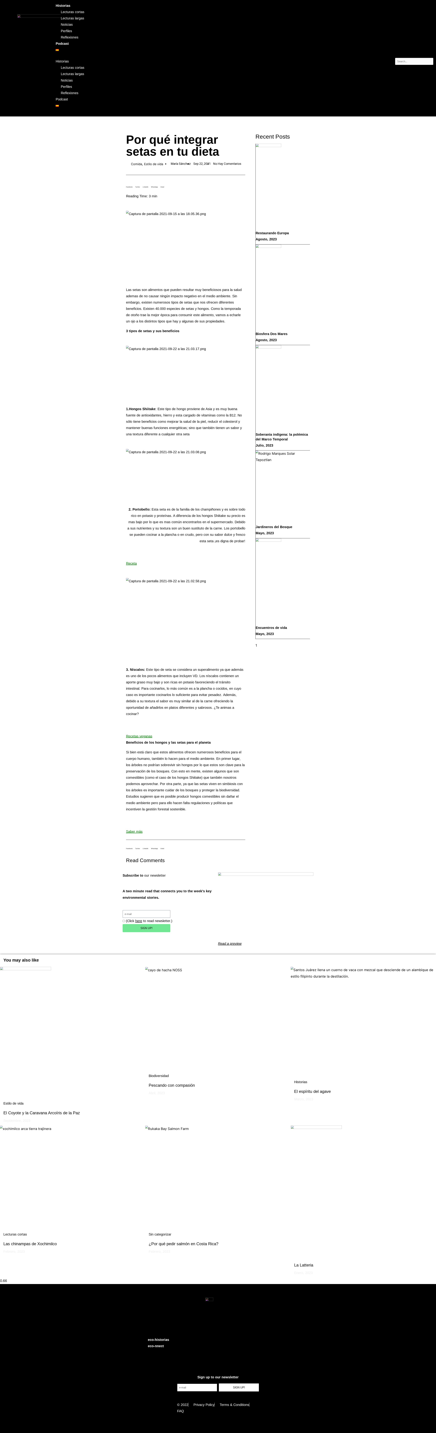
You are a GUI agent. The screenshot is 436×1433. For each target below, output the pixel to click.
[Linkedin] (229, 1329)
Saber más (134, 831)
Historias (63, 5)
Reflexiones (69, 37)
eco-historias (158, 1340)
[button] (414, 55)
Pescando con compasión (172, 1085)
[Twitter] (206, 1329)
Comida (136, 164)
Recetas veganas (139, 736)
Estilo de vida (153, 164)
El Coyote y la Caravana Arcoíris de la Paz (41, 1113)
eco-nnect (156, 1346)
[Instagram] (222, 1329)
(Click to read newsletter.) (149, 921)
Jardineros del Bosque (274, 527)
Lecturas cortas (72, 12)
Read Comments (145, 860)
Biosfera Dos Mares (271, 334)
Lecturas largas (72, 18)
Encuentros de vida (271, 628)
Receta (131, 563)
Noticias (67, 24)
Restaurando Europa (272, 233)
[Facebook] (214, 1329)
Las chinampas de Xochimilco (30, 1243)
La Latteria (303, 1265)
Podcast (62, 43)
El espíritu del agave (312, 1091)
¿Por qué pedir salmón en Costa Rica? (183, 1243)
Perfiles (66, 31)
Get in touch (218, 1397)
